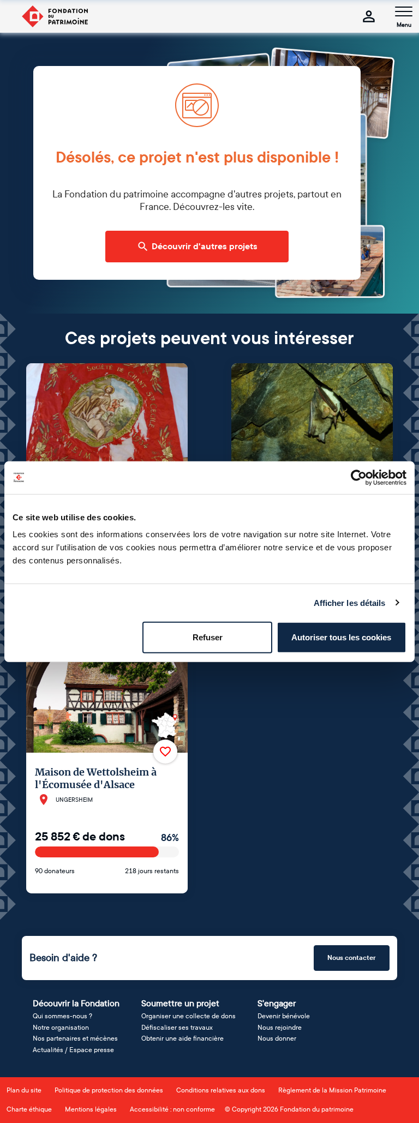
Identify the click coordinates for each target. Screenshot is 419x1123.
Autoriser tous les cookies (341, 637)
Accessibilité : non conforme (172, 1109)
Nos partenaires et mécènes (75, 1038)
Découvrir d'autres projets (205, 247)
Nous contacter (351, 957)
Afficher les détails (350, 602)
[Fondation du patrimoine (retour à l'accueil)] (54, 16)
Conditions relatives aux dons (220, 1090)
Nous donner (277, 1038)
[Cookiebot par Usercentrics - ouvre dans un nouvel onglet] (358, 477)
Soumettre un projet (180, 1003)
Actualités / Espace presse (73, 1050)
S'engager (277, 1003)
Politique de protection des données (109, 1090)
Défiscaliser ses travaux (177, 1027)
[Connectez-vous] (369, 16)
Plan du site (24, 1090)
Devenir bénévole (284, 1016)
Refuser (208, 637)
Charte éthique (29, 1109)
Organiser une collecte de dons (188, 1016)
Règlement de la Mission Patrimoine (332, 1090)
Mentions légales (91, 1109)
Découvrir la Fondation (76, 1003)
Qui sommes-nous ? (62, 1016)
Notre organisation (61, 1027)
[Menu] (403, 11)
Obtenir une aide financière (182, 1038)
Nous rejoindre (280, 1027)
